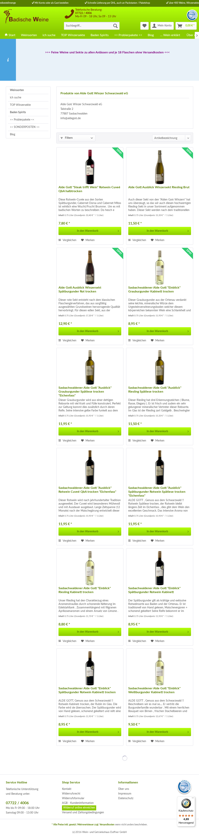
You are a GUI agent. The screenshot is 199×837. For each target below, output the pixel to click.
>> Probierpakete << (22, 119)
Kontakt (66, 789)
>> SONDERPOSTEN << (24, 127)
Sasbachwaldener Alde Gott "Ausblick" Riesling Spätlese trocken (154, 389)
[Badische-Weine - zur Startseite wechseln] (25, 19)
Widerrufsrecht (71, 793)
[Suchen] (115, 26)
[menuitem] (92, 26)
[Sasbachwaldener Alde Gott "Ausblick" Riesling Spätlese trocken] (159, 367)
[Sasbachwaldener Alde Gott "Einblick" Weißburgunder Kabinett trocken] (159, 668)
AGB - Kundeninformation (78, 803)
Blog (12, 134)
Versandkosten (107, 824)
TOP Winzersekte (20, 105)
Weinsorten (17, 90)
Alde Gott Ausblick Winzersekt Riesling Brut (158, 187)
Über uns (123, 789)
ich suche (15, 97)
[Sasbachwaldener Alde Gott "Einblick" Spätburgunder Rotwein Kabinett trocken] (89, 668)
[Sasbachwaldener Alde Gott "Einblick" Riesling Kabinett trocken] (89, 567)
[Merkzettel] (144, 26)
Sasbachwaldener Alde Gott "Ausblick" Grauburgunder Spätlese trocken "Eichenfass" (85, 391)
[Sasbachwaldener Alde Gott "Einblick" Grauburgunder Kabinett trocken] (159, 267)
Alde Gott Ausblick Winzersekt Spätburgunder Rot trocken (79, 289)
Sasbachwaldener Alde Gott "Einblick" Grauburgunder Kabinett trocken (154, 289)
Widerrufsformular (73, 798)
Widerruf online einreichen (79, 807)
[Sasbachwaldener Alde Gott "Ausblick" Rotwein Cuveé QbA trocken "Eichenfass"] (89, 467)
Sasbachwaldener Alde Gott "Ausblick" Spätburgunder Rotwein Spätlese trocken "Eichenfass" (156, 491)
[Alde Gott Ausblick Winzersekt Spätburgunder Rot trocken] (89, 267)
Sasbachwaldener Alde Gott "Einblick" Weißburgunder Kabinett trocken (154, 690)
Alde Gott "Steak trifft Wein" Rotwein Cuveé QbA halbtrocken (89, 189)
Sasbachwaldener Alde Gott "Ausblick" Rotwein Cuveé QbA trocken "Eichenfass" (87, 489)
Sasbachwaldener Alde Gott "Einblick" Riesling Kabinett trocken (84, 590)
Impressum (124, 793)
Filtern (68, 138)
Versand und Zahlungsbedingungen (83, 812)
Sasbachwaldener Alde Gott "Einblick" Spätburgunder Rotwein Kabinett (154, 590)
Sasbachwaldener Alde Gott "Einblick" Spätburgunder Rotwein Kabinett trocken (87, 690)
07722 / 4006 (83, 13)
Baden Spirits (18, 112)
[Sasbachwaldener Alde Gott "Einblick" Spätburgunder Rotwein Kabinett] (159, 567)
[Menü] (192, 798)
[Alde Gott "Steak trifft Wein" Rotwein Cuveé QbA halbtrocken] (89, 166)
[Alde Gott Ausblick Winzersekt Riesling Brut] (159, 166)
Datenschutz (125, 798)
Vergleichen (69, 240)
